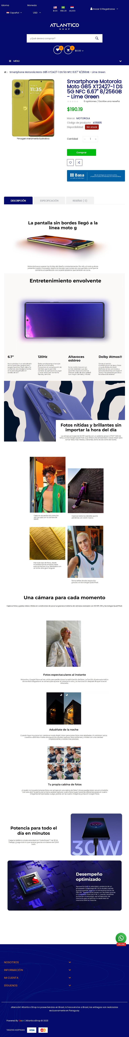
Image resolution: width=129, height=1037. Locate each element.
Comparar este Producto (79, 162)
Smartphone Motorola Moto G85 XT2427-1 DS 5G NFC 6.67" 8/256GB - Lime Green (57, 72)
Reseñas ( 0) (80, 200)
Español (15, 12)
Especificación (49, 200)
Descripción (18, 200)
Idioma (5, 5)
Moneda (32, 5)
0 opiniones (90, 101)
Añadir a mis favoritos (70, 162)
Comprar (81, 152)
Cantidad (72, 139)
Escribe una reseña (109, 101)
